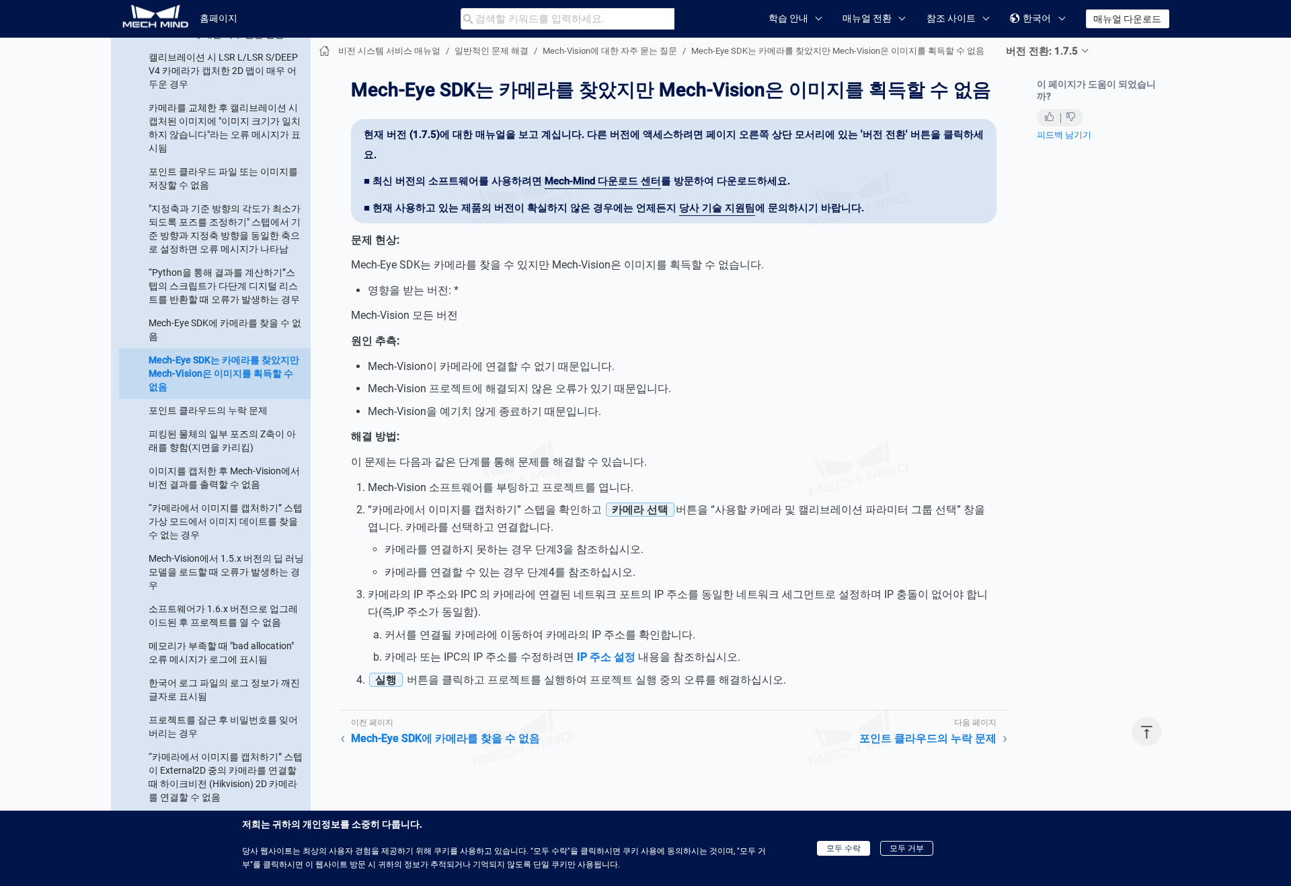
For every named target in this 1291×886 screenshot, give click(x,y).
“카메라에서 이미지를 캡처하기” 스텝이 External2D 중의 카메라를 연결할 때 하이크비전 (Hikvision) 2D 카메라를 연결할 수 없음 (226, 776)
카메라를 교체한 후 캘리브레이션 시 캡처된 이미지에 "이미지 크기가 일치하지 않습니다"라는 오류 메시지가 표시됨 (225, 127)
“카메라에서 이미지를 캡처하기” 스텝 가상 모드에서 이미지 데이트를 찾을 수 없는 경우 (226, 521)
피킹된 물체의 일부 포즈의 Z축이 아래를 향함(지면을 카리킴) (222, 440)
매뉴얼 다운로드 (1127, 18)
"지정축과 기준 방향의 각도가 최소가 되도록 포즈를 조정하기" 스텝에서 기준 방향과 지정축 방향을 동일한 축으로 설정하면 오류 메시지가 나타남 (225, 228)
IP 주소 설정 (606, 657)
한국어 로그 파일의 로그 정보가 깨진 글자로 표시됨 (224, 689)
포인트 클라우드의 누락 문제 (208, 409)
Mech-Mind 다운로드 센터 (603, 181)
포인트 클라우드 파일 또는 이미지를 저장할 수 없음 (223, 177)
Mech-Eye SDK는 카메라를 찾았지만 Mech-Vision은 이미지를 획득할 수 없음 (224, 373)
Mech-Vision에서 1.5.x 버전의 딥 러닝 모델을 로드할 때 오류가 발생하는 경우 (226, 571)
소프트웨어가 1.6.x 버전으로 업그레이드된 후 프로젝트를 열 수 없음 (223, 615)
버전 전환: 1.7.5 (1042, 51)
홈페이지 (218, 18)
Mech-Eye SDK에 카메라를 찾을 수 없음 (225, 329)
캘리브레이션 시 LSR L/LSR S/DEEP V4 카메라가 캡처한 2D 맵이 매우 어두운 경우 (223, 70)
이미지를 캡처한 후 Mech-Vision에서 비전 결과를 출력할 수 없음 (224, 477)
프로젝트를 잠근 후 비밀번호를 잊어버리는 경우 (223, 726)
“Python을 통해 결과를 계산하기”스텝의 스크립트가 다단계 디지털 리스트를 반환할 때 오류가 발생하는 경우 (224, 285)
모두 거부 (907, 848)
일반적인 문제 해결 (492, 51)
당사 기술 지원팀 (717, 208)
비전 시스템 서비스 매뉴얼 (389, 51)
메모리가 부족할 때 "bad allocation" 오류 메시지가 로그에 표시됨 (221, 652)
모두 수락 (843, 848)
